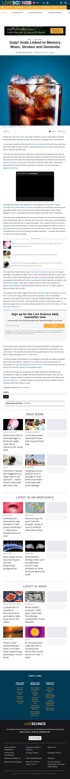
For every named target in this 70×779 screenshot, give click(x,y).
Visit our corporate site (41, 732)
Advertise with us (12, 758)
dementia (14, 228)
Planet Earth (46, 7)
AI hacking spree (17, 12)
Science (36, 7)
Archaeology (19, 7)
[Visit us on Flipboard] (31, 3)
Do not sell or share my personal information (56, 764)
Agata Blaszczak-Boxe (25, 52)
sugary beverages (9, 162)
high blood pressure (10, 380)
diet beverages (43, 293)
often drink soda (18, 137)
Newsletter (63, 131)
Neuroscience (37, 39)
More (62, 7)
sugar (6, 396)
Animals (9, 7)
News (52, 52)
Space (55, 7)
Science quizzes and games (50, 689)
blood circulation (13, 283)
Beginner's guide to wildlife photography (50, 695)
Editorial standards (13, 762)
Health (28, 7)
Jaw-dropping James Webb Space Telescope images (35, 691)
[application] (35, 186)
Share (7, 131)
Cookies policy (54, 753)
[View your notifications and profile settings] (61, 3)
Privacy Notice (58, 330)
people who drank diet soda (40, 144)
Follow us (53, 131)
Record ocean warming (35, 12)
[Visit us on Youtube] (28, 3)
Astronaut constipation (55, 12)
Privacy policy (32, 753)
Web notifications (34, 758)
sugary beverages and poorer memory (28, 365)
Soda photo (12, 127)
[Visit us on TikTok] (34, 3)
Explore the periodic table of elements (35, 707)
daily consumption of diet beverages (39, 272)
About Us (52, 747)
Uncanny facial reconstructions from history (35, 713)
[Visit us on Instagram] (25, 3)
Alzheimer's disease (18, 367)
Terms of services (27, 330)
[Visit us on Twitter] (21, 3)
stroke (5, 228)
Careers (51, 758)
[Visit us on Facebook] (18, 3)
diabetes (38, 280)
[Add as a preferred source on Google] (35, 738)
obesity (28, 280)
